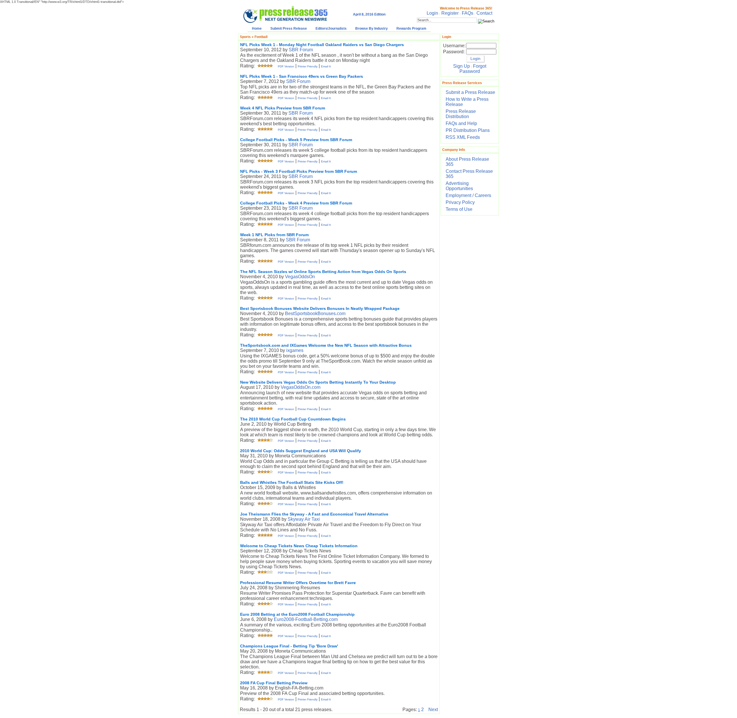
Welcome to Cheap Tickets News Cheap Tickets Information (299, 545)
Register (450, 13)
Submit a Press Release (470, 92)
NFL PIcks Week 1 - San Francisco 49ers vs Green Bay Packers (301, 76)
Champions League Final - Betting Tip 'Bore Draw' (289, 646)
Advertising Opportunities (459, 186)
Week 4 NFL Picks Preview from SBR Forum (282, 108)
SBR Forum (301, 49)
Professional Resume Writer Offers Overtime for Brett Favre (298, 582)
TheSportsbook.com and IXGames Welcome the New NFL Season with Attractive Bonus (326, 345)
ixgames (294, 350)
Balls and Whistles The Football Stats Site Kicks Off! (291, 482)
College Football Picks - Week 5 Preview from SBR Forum (296, 139)
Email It (326, 66)
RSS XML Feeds (463, 137)
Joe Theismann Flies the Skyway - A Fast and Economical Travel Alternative (314, 514)
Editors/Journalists (331, 28)
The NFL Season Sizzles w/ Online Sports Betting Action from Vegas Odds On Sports (323, 271)
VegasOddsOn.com (300, 387)
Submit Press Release (288, 28)
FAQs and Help (461, 123)
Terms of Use (459, 209)
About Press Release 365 (467, 162)
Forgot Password (472, 69)
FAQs (467, 13)
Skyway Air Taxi (304, 519)
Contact (484, 13)
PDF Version (286, 66)
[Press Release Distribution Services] (285, 22)
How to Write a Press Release (467, 102)
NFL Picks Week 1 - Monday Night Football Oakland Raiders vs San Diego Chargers (322, 44)
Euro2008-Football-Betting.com (306, 619)
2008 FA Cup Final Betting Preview (273, 683)
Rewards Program (411, 28)
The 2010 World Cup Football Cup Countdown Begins (293, 419)
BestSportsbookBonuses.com (315, 313)
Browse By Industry (371, 28)
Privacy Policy (460, 202)
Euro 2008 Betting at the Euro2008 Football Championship (297, 614)
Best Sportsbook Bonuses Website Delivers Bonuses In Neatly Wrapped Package (320, 308)
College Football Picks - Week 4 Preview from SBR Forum (296, 203)
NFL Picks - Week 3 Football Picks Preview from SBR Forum (298, 171)
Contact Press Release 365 (469, 174)
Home (257, 28)
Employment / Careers (468, 195)
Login (432, 13)
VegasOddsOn (300, 276)
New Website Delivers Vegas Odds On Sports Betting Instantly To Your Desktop (318, 382)
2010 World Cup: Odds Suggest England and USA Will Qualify (300, 450)
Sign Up (461, 66)
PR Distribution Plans (468, 130)
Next (433, 709)
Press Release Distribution (461, 114)
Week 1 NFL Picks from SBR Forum (274, 234)
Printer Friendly (308, 66)
